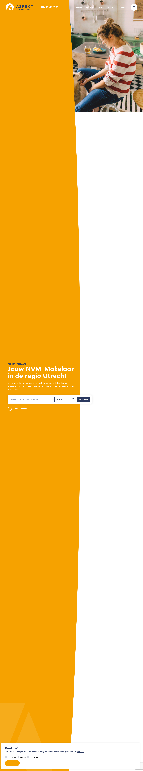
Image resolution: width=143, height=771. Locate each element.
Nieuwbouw (112, 7)
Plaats (59, 399)
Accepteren (12, 763)
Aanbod (79, 7)
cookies (80, 752)
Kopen (100, 7)
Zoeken (85, 399)
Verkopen (90, 7)
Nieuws (124, 7)
